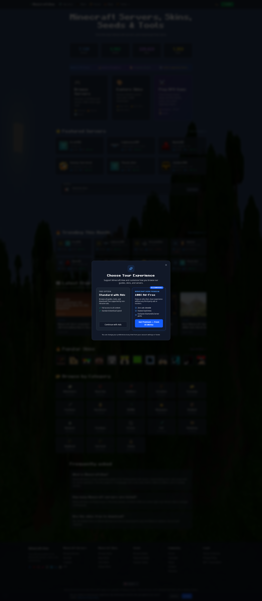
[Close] (166, 265)
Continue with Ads (113, 324)
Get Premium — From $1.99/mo (149, 323)
